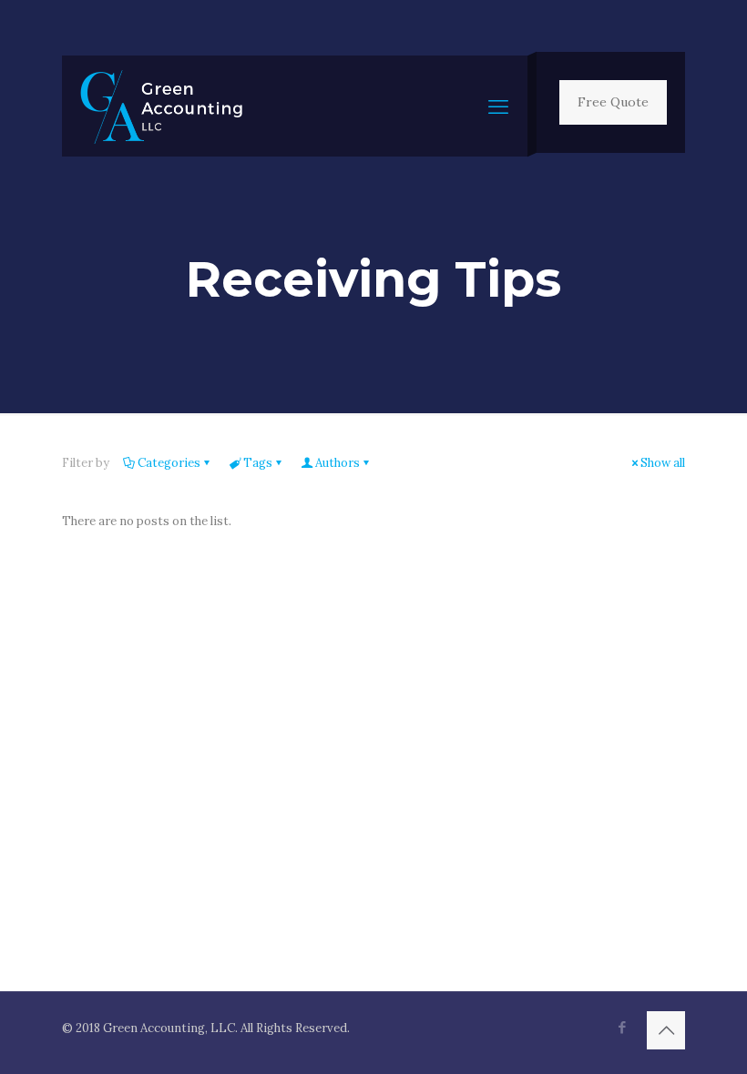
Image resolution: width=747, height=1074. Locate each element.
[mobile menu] (498, 106)
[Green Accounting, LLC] (161, 106)
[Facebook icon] (622, 1027)
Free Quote (613, 102)
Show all (662, 463)
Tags (257, 463)
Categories (169, 463)
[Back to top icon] (666, 1030)
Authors (337, 463)
